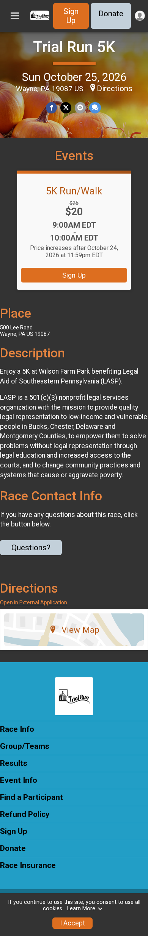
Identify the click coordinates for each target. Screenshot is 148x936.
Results (13, 763)
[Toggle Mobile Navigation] (15, 16)
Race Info (17, 729)
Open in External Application (33, 602)
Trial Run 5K (74, 47)
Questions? (30, 547)
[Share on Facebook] (51, 107)
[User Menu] (140, 16)
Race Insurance (28, 865)
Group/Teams (24, 746)
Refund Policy (24, 814)
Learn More (81, 908)
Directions (114, 88)
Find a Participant (31, 797)
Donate (110, 13)
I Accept (72, 923)
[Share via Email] (80, 107)
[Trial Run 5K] (39, 18)
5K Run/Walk (74, 191)
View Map (80, 630)
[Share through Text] (95, 107)
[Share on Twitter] (65, 107)
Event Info (18, 780)
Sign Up (71, 16)
